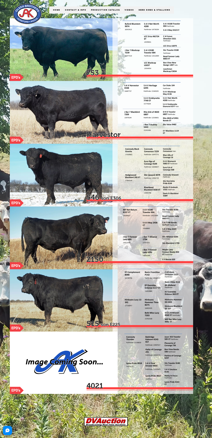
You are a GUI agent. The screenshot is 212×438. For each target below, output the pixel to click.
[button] (75, 10)
